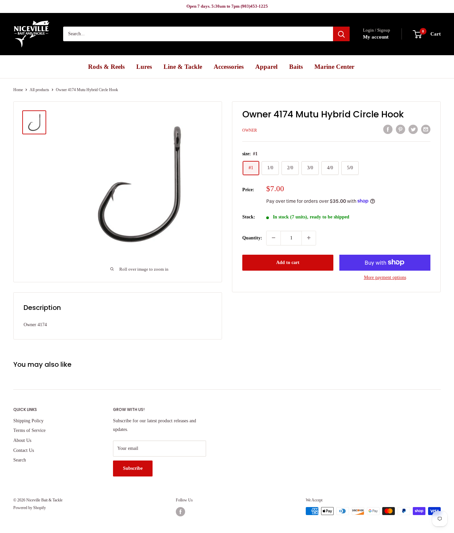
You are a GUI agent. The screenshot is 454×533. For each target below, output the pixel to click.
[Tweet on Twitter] (413, 129)
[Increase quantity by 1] (309, 238)
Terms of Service (29, 430)
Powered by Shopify (29, 507)
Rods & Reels (106, 66)
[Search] (341, 34)
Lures (144, 66)
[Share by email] (425, 129)
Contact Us (23, 450)
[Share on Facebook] (388, 129)
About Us (22, 440)
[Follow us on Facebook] (180, 511)
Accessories (229, 66)
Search (19, 460)
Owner (249, 130)
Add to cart (287, 262)
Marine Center (334, 66)
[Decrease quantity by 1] (274, 238)
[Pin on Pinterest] (400, 129)
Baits (296, 66)
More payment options (385, 277)
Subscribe (133, 468)
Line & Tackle (183, 66)
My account (376, 37)
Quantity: (252, 237)
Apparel (266, 66)
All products (39, 89)
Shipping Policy (28, 420)
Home (18, 89)
